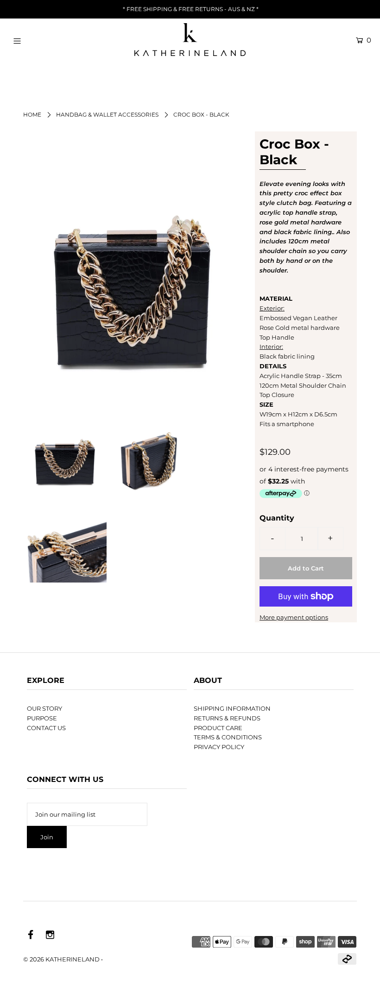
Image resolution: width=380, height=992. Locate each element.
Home (32, 114)
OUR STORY (44, 708)
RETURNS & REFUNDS (227, 718)
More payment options (294, 617)
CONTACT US (46, 728)
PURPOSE (42, 718)
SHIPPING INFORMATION (232, 708)
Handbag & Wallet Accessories (107, 114)
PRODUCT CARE (218, 728)
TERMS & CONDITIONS (228, 737)
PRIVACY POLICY (219, 746)
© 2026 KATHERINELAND (61, 959)
